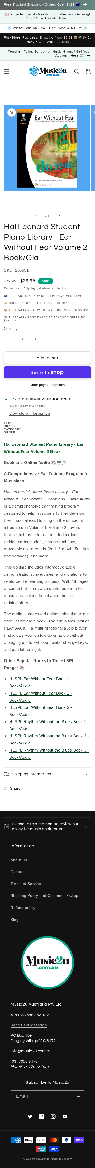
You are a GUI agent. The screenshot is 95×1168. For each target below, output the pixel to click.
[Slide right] (59, 216)
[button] (6, 71)
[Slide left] (36, 216)
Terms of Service (26, 883)
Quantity (11, 329)
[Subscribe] (78, 1096)
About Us (19, 860)
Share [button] (15, 788)
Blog (14, 919)
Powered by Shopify (61, 1158)
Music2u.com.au (41, 1158)
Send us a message (29, 1025)
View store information (29, 413)
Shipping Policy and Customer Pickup (44, 895)
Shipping (29, 288)
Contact (18, 872)
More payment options (47, 385)
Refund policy (23, 908)
